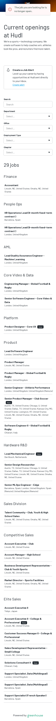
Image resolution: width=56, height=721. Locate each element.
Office (6, 123)
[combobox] (6, 116)
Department (9, 111)
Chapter (7, 147)
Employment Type (12, 135)
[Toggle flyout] (49, 116)
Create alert (19, 84)
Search (7, 99)
